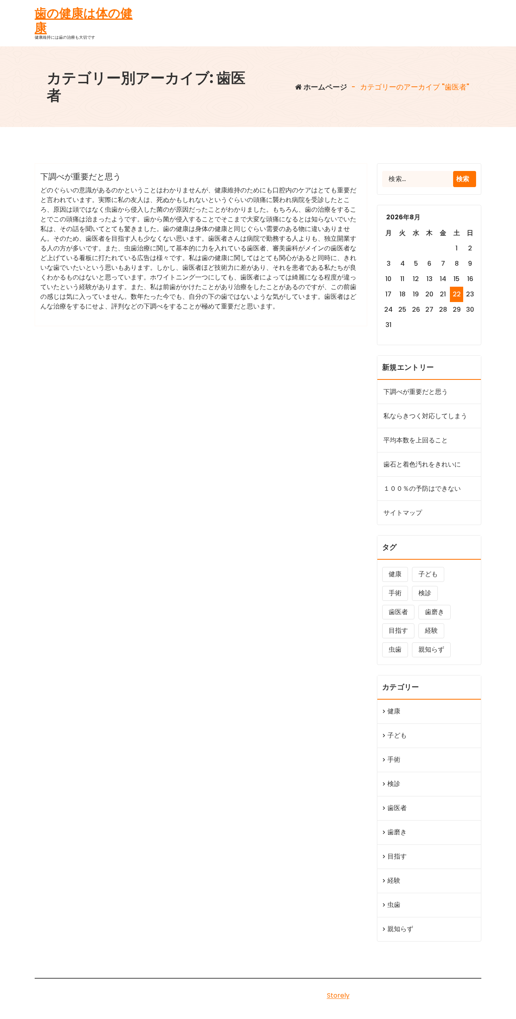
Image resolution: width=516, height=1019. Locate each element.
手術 (395, 593)
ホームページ (324, 87)
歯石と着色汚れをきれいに (422, 464)
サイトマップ (402, 512)
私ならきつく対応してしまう (425, 416)
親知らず (431, 649)
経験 (431, 630)
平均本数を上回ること (415, 440)
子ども (428, 574)
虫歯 (395, 649)
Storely (338, 995)
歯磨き (434, 612)
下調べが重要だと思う (80, 176)
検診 (424, 593)
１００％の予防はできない (422, 488)
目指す (398, 630)
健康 (395, 574)
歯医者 (398, 612)
